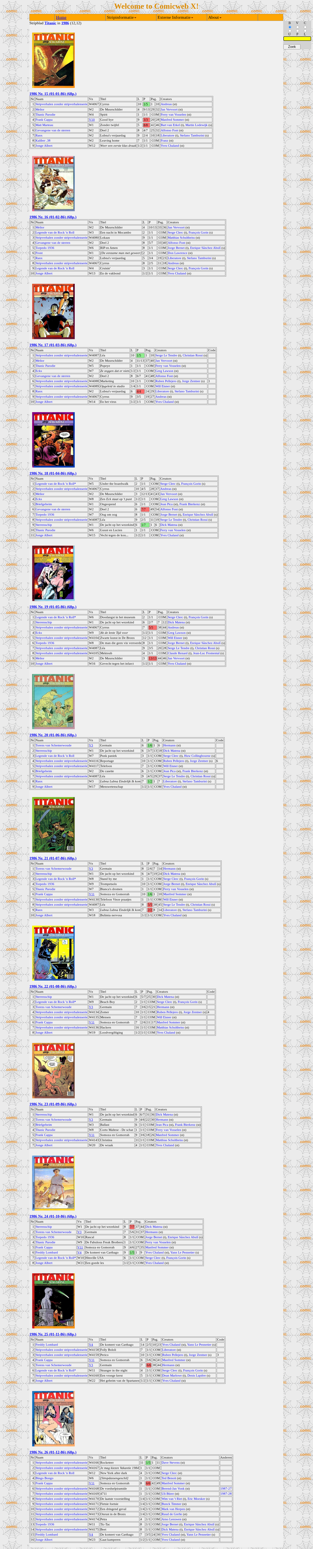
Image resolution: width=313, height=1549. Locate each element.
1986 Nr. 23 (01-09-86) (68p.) (52, 1104)
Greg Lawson (164, 371)
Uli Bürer (168, 1493)
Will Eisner (162, 386)
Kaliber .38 (43, 140)
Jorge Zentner (191, 381)
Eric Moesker (196, 1498)
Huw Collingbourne (197, 755)
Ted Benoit (169, 1478)
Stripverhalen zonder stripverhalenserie (62, 104)
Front (39, 253)
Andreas (166, 104)
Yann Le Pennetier (182, 1252)
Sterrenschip (44, 524)
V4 (80, 1252)
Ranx (39, 135)
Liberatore (167, 135)
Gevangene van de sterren (53, 130)
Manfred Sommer (172, 119)
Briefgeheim (44, 504)
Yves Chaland (170, 145)
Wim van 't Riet (172, 1498)
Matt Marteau (44, 125)
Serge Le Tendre (166, 355)
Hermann (169, 745)
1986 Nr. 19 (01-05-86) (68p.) (52, 607)
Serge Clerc (175, 232)
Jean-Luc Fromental (206, 653)
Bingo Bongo (44, 1478)
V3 (91, 745)
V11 (92, 894)
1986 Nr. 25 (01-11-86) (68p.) (52, 1334)
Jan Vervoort (169, 109)
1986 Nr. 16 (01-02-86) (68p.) (52, 217)
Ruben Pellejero (166, 381)
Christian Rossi (193, 355)
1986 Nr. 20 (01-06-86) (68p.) (52, 735)
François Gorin (198, 232)
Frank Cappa (44, 119)
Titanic (50, 23)
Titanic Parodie (45, 114)
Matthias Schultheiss (181, 237)
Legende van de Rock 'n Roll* (56, 483)
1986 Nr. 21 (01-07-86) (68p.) (52, 858)
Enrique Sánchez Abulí (205, 248)
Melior (40, 109)
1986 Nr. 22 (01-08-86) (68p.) (52, 986)
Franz (164, 140)
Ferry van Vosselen (173, 114)
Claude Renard (178, 653)
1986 (65, 23)
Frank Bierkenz (189, 504)
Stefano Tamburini (192, 135)
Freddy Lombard (47, 1252)
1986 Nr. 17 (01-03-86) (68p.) (52, 345)
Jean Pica (166, 504)
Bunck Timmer (171, 1504)
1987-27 (226, 1488)
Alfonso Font (169, 130)
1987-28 (226, 1493)
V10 (92, 119)
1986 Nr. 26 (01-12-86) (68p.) (52, 1452)
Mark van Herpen (173, 1509)
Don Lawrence (177, 253)
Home (61, 17)
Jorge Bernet (176, 248)
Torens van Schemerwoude (54, 745)
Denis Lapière (196, 1375)
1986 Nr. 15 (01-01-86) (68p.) (52, 94)
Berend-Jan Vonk (173, 1488)
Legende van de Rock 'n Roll (55, 232)
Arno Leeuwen (171, 1519)
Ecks (39, 371)
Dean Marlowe (172, 1375)
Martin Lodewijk (196, 125)
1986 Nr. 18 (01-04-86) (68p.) (52, 473)
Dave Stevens (171, 1462)
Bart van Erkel (170, 125)
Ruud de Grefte (172, 1514)
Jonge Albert (44, 145)
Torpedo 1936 (45, 248)
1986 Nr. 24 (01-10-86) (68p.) (52, 1216)
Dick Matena (168, 524)
